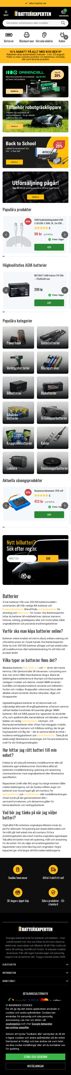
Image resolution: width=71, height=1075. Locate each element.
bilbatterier (23, 612)
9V (45, 667)
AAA (30, 667)
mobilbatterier (31, 794)
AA (25, 667)
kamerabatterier (46, 735)
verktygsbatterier (47, 609)
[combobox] (35, 23)
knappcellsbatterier (13, 609)
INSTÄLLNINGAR (35, 1066)
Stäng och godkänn (35, 1057)
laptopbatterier (11, 794)
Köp (49, 247)
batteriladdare (29, 721)
